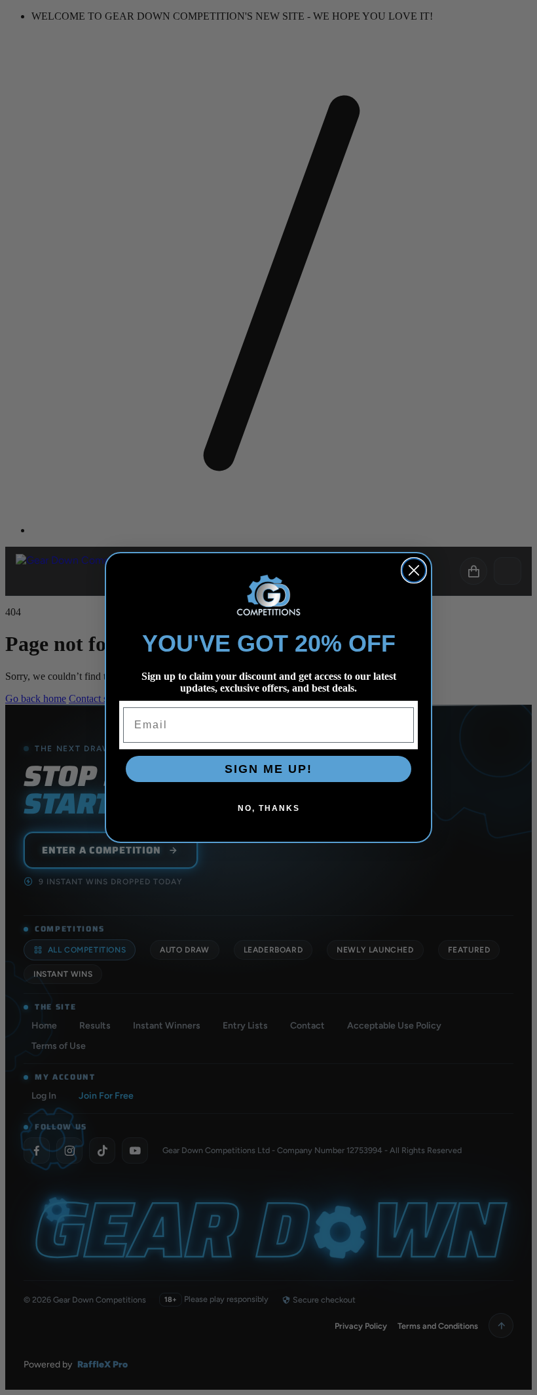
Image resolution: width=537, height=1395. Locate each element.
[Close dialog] (414, 570)
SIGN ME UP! (268, 769)
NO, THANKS (269, 808)
